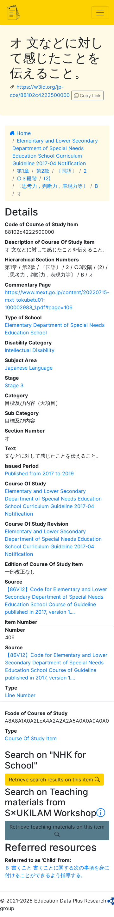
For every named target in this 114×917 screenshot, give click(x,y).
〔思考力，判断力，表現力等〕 (52, 186)
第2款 (42, 171)
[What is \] (100, 813)
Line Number (20, 695)
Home (23, 133)
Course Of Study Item (31, 738)
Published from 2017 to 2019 (39, 473)
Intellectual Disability (29, 350)
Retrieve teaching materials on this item (57, 827)
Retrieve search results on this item (52, 779)
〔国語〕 (66, 171)
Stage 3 (14, 385)
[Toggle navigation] (100, 12)
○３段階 (27, 178)
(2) (47, 178)
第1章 (23, 171)
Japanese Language (29, 368)
